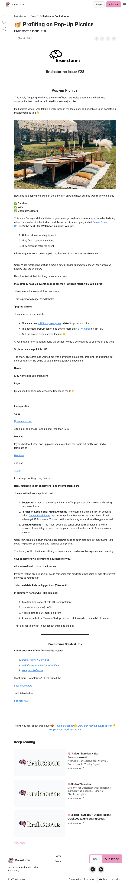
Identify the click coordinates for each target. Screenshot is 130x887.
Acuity (17, 470)
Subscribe (113, 4)
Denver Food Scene (39, 515)
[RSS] (101, 869)
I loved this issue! (64, 725)
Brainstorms (20, 16)
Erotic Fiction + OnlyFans (35, 659)
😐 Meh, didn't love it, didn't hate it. (93, 725)
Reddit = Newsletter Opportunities (40, 665)
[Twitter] (92, 869)
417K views (84, 328)
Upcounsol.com (23, 421)
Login (99, 4)
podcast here (21, 700)
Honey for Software (32, 670)
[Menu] (124, 4)
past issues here (23, 685)
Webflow (19, 455)
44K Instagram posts (49, 323)
